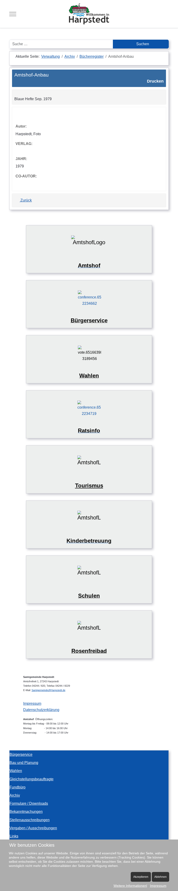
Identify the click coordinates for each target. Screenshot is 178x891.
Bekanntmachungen (26, 812)
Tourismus (89, 485)
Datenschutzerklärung (41, 710)
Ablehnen (160, 876)
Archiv (15, 795)
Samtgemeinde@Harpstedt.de (48, 690)
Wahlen (16, 771)
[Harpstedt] (89, 13)
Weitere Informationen (130, 886)
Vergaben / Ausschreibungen (33, 828)
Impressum (32, 703)
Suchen (142, 44)
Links (14, 836)
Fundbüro (17, 787)
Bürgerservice (21, 754)
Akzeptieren (140, 876)
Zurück (25, 200)
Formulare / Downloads (29, 803)
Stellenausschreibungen (30, 820)
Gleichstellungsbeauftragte (32, 779)
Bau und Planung (24, 763)
